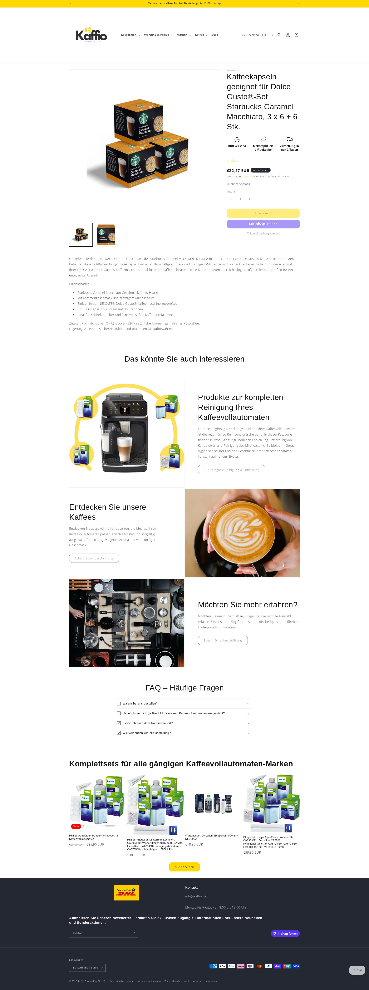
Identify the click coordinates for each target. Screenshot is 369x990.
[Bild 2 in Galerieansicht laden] (106, 234)
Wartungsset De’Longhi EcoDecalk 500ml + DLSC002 (211, 837)
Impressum (211, 980)
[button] (130, 35)
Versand (248, 176)
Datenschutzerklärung (122, 980)
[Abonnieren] (134, 933)
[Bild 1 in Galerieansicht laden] (81, 234)
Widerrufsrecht (173, 980)
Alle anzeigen (184, 867)
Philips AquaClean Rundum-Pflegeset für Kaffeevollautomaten (94, 837)
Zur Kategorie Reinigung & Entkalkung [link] (231, 470)
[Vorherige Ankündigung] (70, 3)
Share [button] (234, 160)
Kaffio (81, 981)
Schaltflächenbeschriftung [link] (94, 558)
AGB (186, 980)
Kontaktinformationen (149, 980)
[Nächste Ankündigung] (298, 3)
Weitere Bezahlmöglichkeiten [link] (263, 233)
